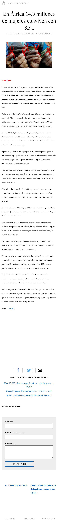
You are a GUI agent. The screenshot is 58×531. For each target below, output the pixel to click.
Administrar (48, 519)
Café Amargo (45, 34)
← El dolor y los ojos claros (16, 485)
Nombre (9, 422)
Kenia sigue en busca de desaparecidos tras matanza (29, 395)
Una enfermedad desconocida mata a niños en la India (29, 391)
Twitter (29, 370)
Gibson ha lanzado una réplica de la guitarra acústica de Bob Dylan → (43, 489)
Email (39, 370)
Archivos (29, 519)
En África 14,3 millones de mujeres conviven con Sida (29, 21)
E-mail (15, 432)
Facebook (18, 370)
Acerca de (9, 519)
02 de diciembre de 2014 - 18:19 (21, 34)
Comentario (10, 443)
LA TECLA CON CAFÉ (18, 3)
